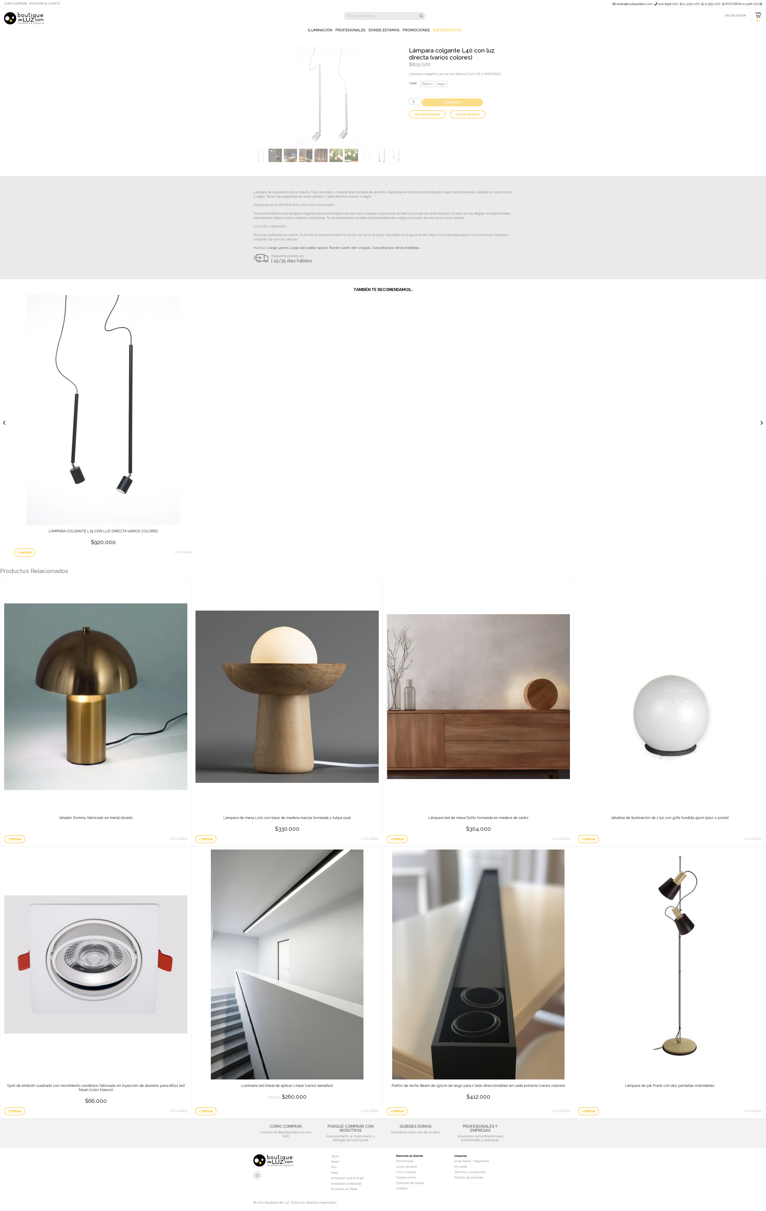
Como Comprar (15, 3)
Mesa (334, 1172)
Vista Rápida (183, 552)
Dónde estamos (384, 30)
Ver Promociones (427, 114)
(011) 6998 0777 (667, 4)
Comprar (452, 102)
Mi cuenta (460, 1166)
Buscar (421, 16)
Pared (335, 1161)
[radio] (427, 84)
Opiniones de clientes (410, 1183)
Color (413, 83)
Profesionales (350, 30)
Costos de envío (468, 114)
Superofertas (447, 30)
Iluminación (320, 30)
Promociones (416, 30)
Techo (335, 1156)
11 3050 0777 (691, 4)
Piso (334, 1167)
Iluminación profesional (346, 1183)
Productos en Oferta (344, 1189)
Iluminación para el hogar (347, 1178)
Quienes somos (406, 1177)
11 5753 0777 (712, 4)
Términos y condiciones (470, 1172)
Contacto (402, 1188)
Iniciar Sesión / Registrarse (471, 1161)
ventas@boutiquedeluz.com (633, 4)
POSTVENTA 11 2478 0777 (742, 4)
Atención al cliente (44, 3)
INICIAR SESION (735, 15)
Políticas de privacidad (468, 1177)
